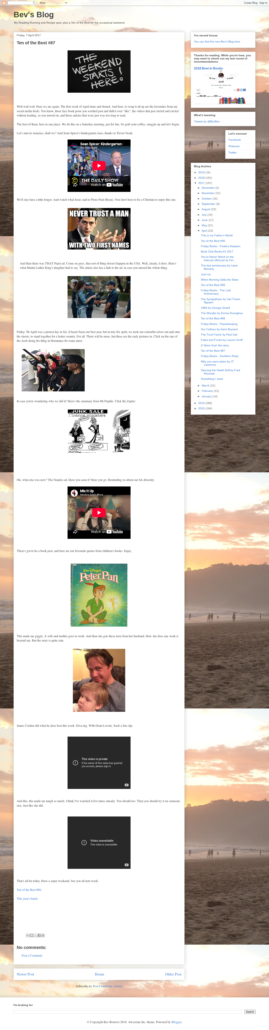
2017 (201, 183)
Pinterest (233, 146)
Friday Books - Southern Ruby (219, 356)
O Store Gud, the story (215, 345)
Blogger (176, 1022)
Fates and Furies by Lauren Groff (222, 339)
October (207, 198)
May (205, 225)
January (207, 396)
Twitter (232, 152)
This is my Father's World (217, 235)
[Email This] (28, 935)
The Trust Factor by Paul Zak (219, 334)
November (208, 193)
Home (99, 974)
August (206, 209)
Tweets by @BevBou (207, 121)
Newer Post (25, 974)
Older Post (173, 974)
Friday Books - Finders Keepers (220, 246)
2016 (201, 403)
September (209, 203)
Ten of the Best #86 (29, 890)
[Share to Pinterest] (43, 935)
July (204, 214)
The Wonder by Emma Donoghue (222, 313)
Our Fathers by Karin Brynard (219, 329)
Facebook (234, 139)
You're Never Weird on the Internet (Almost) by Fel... (218, 258)
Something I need (212, 378)
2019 (201, 172)
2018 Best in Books (208, 68)
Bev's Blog (34, 14)
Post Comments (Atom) (107, 986)
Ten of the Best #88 (213, 318)
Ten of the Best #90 (213, 240)
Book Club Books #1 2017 (217, 251)
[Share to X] (35, 935)
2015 (201, 408)
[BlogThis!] (32, 935)
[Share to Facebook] (39, 935)
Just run (206, 274)
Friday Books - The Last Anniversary (216, 292)
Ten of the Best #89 (213, 285)
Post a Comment (32, 955)
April (205, 230)
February (208, 390)
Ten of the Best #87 (213, 350)
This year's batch (27, 898)
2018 (201, 177)
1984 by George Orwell (215, 307)
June (205, 220)
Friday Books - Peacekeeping (219, 323)
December (208, 187)
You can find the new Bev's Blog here (217, 41)
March (206, 385)
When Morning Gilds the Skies (219, 279)
